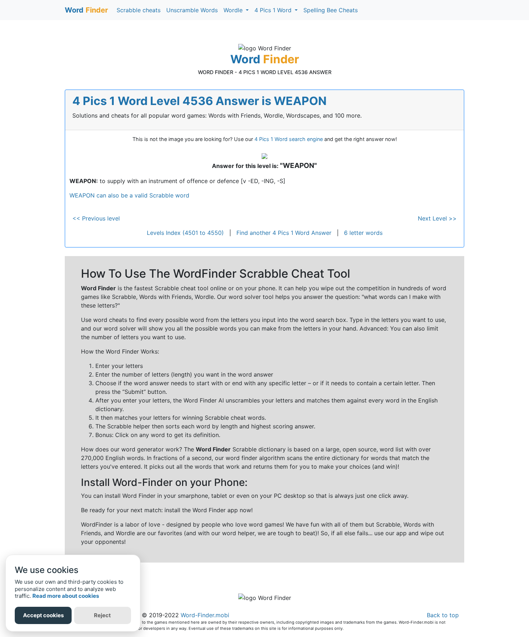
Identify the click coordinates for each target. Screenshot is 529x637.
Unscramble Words (192, 10)
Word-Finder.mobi (205, 615)
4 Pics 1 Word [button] (273, 10)
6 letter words (363, 232)
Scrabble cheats (138, 10)
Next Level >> (437, 218)
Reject (102, 615)
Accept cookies (43, 615)
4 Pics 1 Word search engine (288, 139)
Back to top (443, 615)
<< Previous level (96, 218)
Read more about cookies (65, 595)
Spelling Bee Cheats (330, 10)
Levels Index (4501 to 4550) (185, 232)
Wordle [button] (233, 10)
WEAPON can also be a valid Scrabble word (129, 195)
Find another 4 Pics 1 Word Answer (283, 232)
